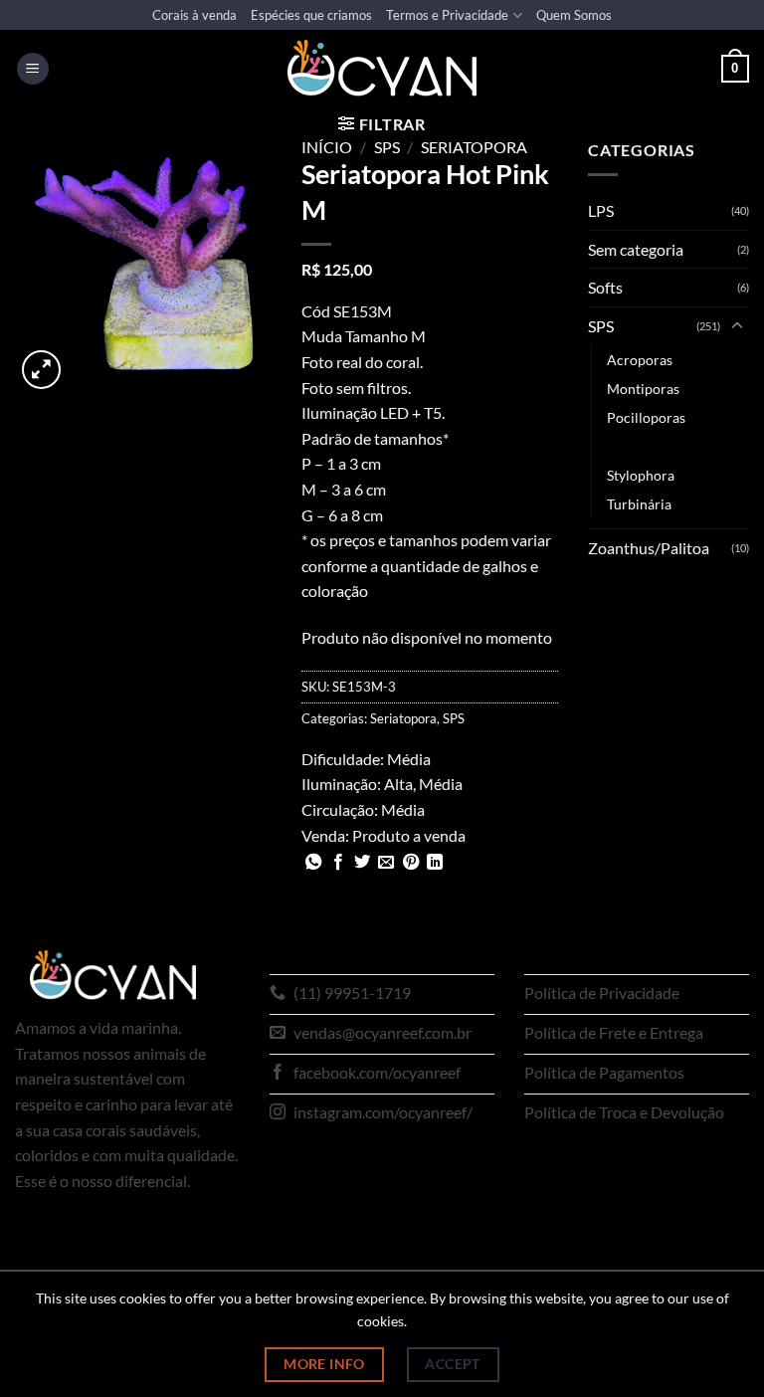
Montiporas (643, 388)
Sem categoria (635, 249)
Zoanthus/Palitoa (648, 547)
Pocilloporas (646, 417)
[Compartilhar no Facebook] (338, 863)
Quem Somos (574, 15)
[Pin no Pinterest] (411, 863)
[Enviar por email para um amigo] (386, 863)
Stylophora (640, 475)
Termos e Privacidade (447, 15)
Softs (605, 287)
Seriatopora (474, 146)
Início (326, 146)
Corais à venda (194, 15)
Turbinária (639, 504)
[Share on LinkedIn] (435, 863)
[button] (33, 69)
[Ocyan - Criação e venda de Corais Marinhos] (382, 68)
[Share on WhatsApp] (313, 863)
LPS (601, 210)
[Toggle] (737, 326)
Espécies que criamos (311, 15)
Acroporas (639, 359)
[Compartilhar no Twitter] (362, 863)
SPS (387, 146)
